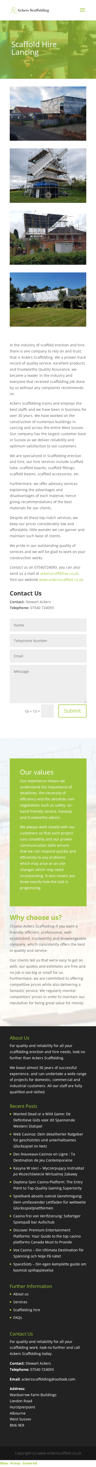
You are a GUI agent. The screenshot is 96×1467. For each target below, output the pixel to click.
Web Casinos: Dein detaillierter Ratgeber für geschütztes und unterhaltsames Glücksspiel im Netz (48, 1140)
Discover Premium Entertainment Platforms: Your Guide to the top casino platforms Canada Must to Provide (47, 1236)
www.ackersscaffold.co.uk (61, 579)
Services (20, 1301)
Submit (72, 710)
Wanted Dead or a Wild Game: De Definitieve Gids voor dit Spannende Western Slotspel (44, 1120)
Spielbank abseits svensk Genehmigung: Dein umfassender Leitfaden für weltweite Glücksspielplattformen (49, 1202)
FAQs (17, 1317)
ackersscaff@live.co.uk (59, 573)
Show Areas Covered (18, 1463)
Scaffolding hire (26, 1309)
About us (21, 1294)
